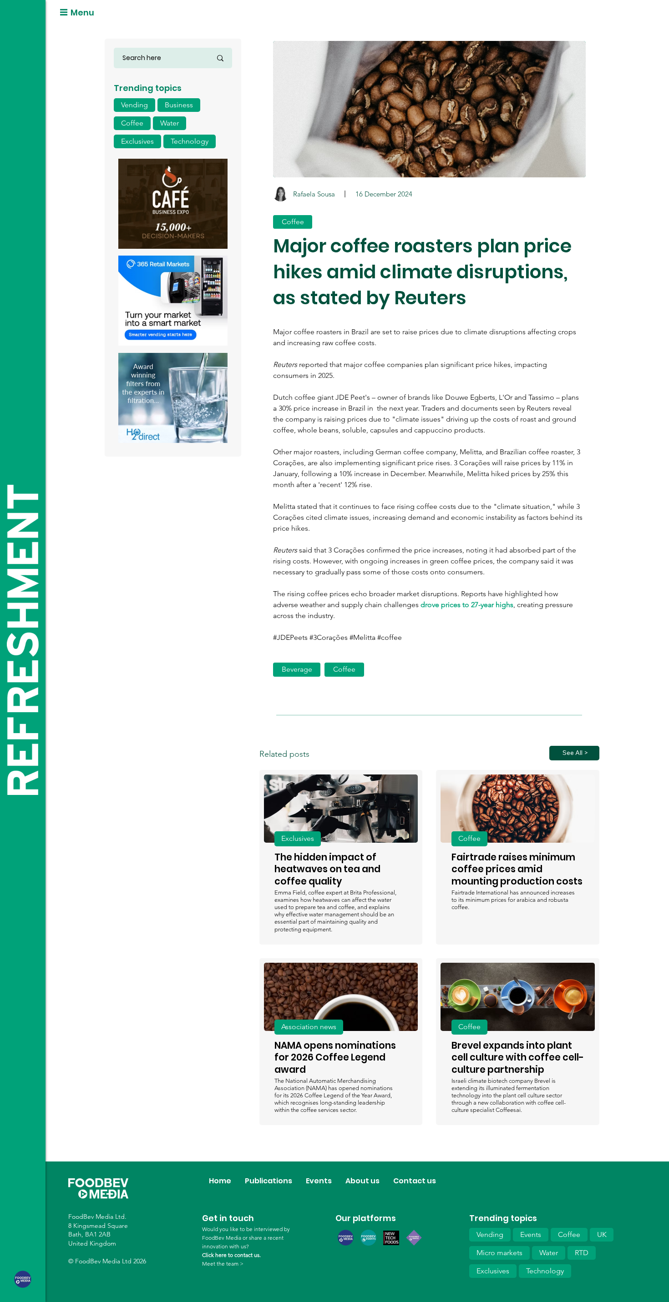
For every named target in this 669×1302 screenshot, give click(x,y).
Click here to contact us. (231, 1255)
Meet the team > (222, 1263)
